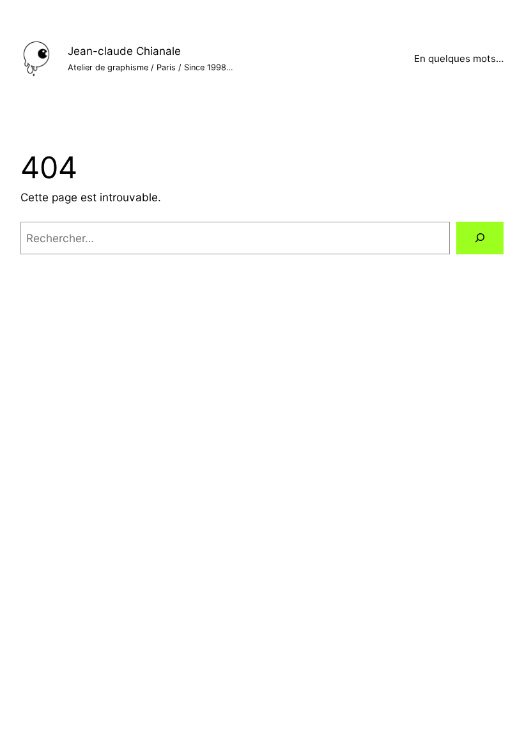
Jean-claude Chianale (124, 51)
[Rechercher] (480, 238)
